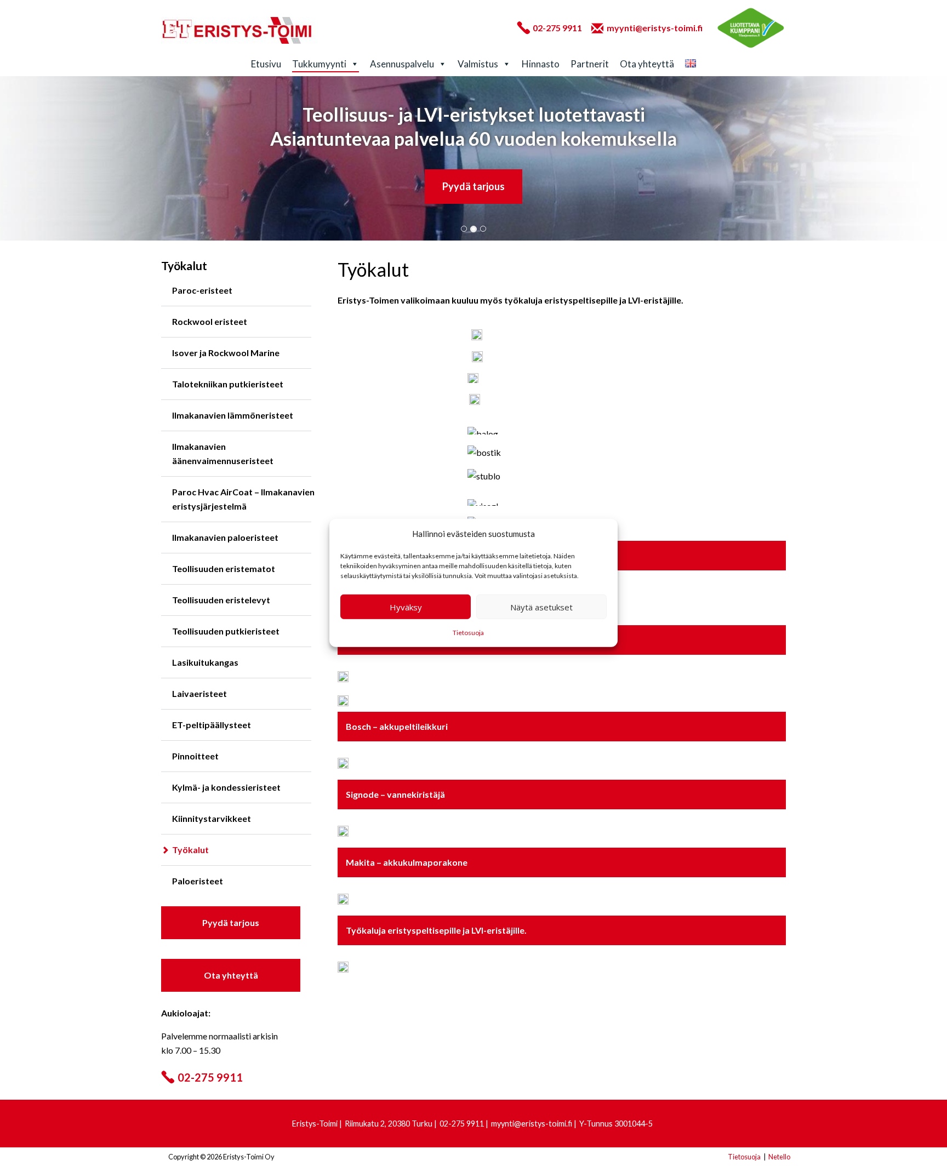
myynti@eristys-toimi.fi (655, 27)
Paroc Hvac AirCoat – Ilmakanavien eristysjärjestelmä (243, 499)
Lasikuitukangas (205, 662)
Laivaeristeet (199, 693)
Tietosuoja (468, 632)
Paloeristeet (197, 881)
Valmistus (478, 64)
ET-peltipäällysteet (211, 724)
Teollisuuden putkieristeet (225, 631)
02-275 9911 (557, 27)
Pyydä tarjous (473, 186)
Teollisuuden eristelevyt (221, 600)
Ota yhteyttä (647, 64)
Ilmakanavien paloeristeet (225, 537)
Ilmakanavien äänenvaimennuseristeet (222, 453)
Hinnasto (541, 64)
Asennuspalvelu (402, 64)
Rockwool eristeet (209, 321)
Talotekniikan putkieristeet (227, 384)
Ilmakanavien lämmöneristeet (232, 415)
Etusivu (266, 64)
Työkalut (190, 849)
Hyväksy (406, 607)
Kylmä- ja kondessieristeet (226, 787)
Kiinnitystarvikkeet (211, 818)
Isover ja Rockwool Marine (225, 352)
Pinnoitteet (195, 756)
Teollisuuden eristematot (223, 568)
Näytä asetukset (541, 607)
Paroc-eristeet (202, 290)
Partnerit (590, 64)
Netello (779, 1156)
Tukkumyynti (319, 64)
